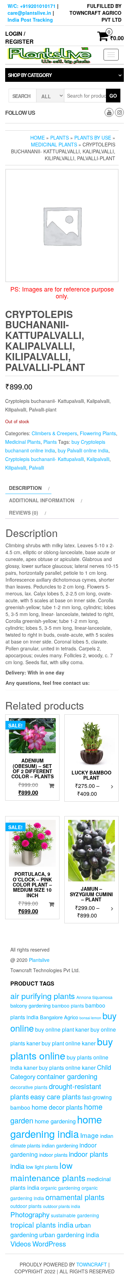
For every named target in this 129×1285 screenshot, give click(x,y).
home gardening (55, 1121)
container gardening (67, 1076)
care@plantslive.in (29, 12)
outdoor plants (26, 1205)
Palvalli (36, 467)
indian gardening (60, 1145)
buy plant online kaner (69, 1043)
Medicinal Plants (54, 144)
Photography (30, 1214)
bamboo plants (68, 1005)
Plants (59, 137)
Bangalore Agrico (59, 1017)
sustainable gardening (75, 1215)
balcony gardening (30, 1005)
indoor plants (53, 1154)
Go (113, 95)
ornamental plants (75, 1196)
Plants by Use (92, 137)
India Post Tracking (30, 19)
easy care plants (55, 1096)
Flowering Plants (98, 433)
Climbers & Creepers (54, 433)
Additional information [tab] (41, 500)
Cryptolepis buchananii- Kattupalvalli (44, 458)
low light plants (42, 1166)
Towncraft (91, 1264)
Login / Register (19, 37)
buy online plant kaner (62, 1029)
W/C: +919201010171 (32, 5)
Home (37, 137)
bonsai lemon (90, 1017)
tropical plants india (42, 1224)
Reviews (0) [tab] (23, 512)
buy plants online (61, 1048)
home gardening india (56, 1126)
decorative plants (28, 1087)
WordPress (49, 1244)
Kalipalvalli (98, 458)
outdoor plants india (61, 1206)
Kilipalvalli (15, 467)
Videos (20, 1244)
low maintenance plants (47, 1171)
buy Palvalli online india (83, 450)
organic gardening (60, 1187)
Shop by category (30, 75)
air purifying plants (42, 995)
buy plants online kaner (67, 1067)
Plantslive (39, 959)
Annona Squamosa (94, 997)
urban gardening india (69, 1234)
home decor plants (57, 1106)
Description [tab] (25, 487)
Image (89, 1135)
